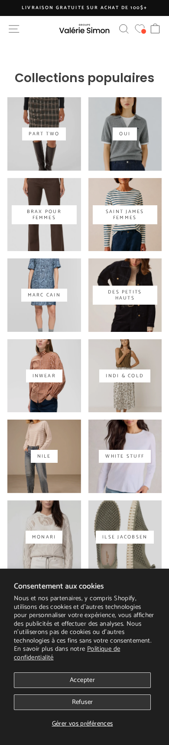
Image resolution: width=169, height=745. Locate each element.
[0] (139, 28)
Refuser (82, 702)
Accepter (82, 680)
